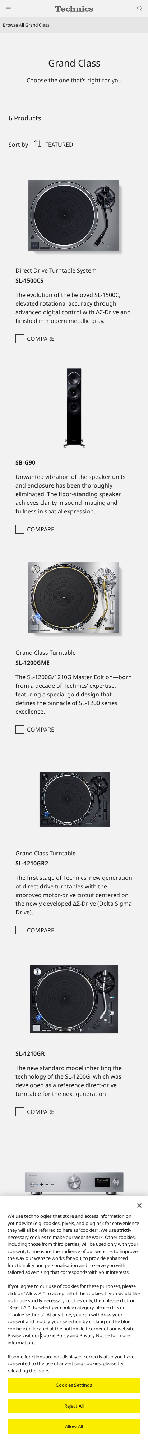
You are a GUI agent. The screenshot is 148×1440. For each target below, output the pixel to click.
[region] (74, 1318)
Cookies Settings (74, 1385)
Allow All (74, 1426)
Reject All (74, 1406)
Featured (59, 144)
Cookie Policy (55, 1335)
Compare (40, 339)
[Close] (139, 1205)
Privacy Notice (94, 1335)
